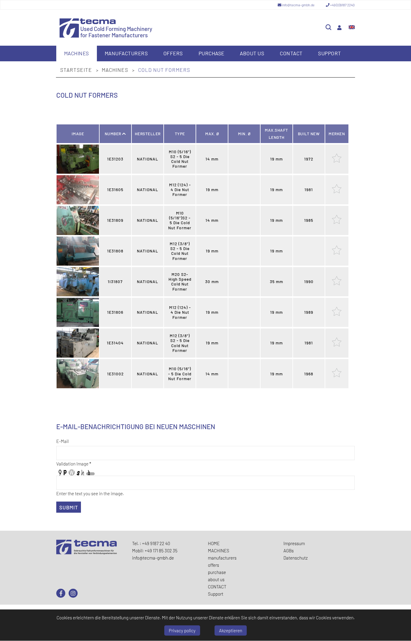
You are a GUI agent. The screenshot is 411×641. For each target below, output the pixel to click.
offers (173, 53)
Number (113, 133)
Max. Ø (212, 133)
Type (180, 133)
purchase (211, 53)
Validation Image (73, 463)
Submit (68, 507)
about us (252, 53)
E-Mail (62, 441)
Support (329, 53)
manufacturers (126, 53)
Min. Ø (244, 133)
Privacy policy (182, 630)
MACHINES (76, 53)
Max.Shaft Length (276, 133)
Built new (309, 133)
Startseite (76, 70)
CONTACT (291, 53)
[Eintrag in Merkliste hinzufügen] (336, 161)
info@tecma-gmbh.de (298, 5)
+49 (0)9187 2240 (342, 5)
